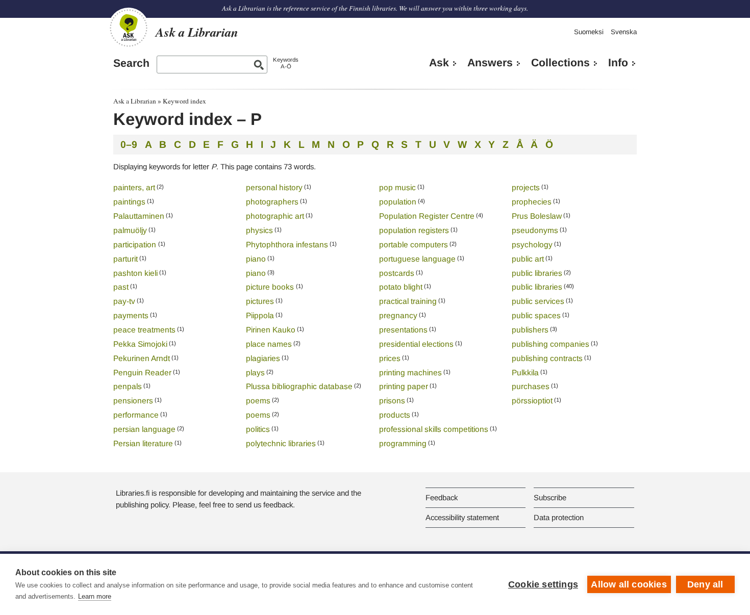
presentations (403, 329)
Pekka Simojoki (140, 344)
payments (130, 315)
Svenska (624, 32)
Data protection (559, 517)
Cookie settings (543, 584)
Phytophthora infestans (287, 244)
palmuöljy (130, 230)
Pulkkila (525, 372)
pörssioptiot (532, 400)
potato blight (400, 287)
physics (259, 230)
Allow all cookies (628, 584)
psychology (532, 244)
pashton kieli (135, 273)
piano (256, 258)
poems (258, 400)
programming (403, 443)
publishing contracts (547, 358)
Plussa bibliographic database (299, 386)
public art (528, 258)
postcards (396, 273)
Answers (490, 63)
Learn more (94, 596)
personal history (274, 187)
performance (136, 415)
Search (131, 63)
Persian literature (143, 443)
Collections (560, 63)
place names (269, 344)
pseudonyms (535, 230)
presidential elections (416, 344)
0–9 (128, 144)
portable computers (413, 244)
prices (390, 358)
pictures (260, 301)
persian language (144, 429)
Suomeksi (589, 32)
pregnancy (398, 315)
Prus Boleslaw (537, 216)
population (397, 201)
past (121, 287)
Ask (439, 63)
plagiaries (263, 358)
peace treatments (144, 329)
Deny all (705, 584)
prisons (392, 400)
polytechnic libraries (281, 443)
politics (258, 429)
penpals (127, 386)
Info (618, 63)
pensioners (133, 400)
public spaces (536, 315)
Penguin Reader (142, 372)
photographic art (275, 216)
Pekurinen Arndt (141, 358)
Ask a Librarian (134, 101)
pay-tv (124, 301)
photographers (272, 201)
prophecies (532, 201)
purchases (530, 386)
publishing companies (550, 344)
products (394, 415)
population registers (414, 230)
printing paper (403, 386)
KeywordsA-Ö (285, 63)
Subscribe (550, 497)
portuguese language (417, 258)
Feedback (442, 497)
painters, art (134, 187)
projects (526, 187)
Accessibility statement (462, 517)
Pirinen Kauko (270, 329)
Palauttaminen (138, 216)
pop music (397, 187)
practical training (408, 301)
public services (538, 301)
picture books (271, 287)
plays (255, 372)
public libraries (537, 273)
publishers (530, 329)
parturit (125, 258)
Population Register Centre (426, 216)
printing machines (410, 372)
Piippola (260, 315)
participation (135, 244)
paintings (129, 201)
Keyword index (184, 101)
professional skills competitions (433, 429)
